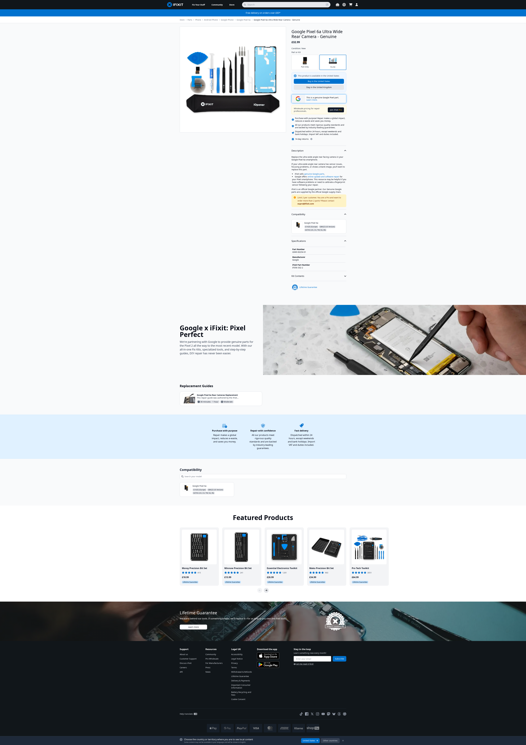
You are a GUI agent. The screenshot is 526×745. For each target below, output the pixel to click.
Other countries (330, 740)
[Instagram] (317, 714)
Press (207, 667)
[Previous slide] (259, 590)
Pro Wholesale (211, 658)
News (208, 672)
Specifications (298, 240)
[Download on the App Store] (268, 655)
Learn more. (312, 100)
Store (182, 19)
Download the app (267, 649)
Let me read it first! (305, 664)
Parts (190, 19)
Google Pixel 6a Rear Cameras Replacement (217, 395)
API (181, 672)
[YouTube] (323, 714)
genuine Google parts (314, 174)
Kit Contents (297, 276)
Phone (198, 19)
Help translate (186, 714)
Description (297, 150)
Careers (183, 667)
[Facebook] (306, 714)
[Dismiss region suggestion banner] (343, 741)
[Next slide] (266, 590)
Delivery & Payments (240, 680)
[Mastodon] (328, 714)
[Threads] (339, 714)
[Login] (357, 4)
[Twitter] (312, 714)
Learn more (193, 627)
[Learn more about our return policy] (311, 139)
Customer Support (188, 658)
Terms (234, 667)
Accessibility (236, 654)
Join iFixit (336, 110)
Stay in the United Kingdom (319, 87)
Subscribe (339, 658)
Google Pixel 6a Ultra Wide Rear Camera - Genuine (277, 19)
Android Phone (211, 19)
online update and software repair (323, 176)
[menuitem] (198, 4)
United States (309, 740)
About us (184, 654)
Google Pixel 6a (244, 19)
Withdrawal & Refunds (241, 672)
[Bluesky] (333, 714)
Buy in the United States (319, 81)
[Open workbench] (337, 4)
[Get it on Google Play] (268, 664)
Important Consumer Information (241, 686)
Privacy (234, 663)
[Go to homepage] (176, 4)
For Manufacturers (214, 663)
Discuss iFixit (185, 663)
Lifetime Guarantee (240, 676)
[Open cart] (350, 4)
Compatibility (298, 214)
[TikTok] (301, 714)
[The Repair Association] (344, 714)
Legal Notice (237, 658)
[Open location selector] (344, 4)
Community (210, 654)
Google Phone (227, 19)
